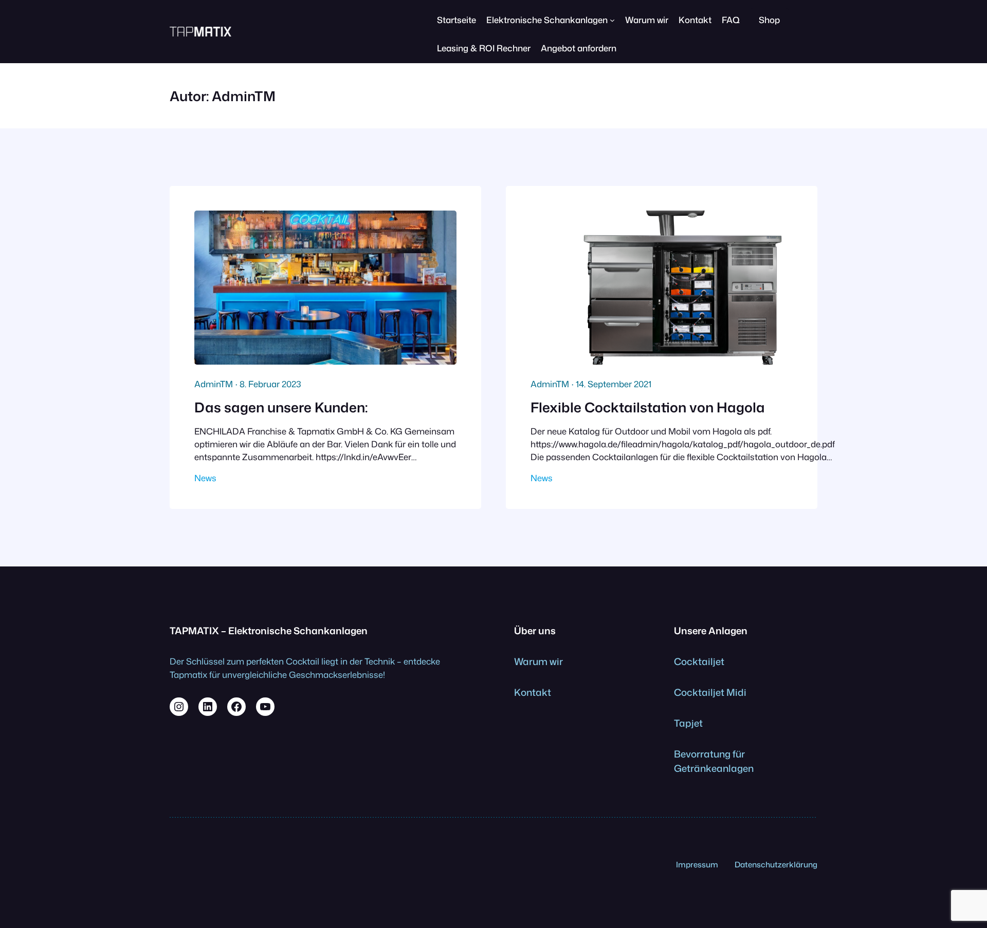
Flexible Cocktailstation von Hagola (648, 407)
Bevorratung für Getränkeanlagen (714, 761)
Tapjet (688, 723)
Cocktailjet (699, 661)
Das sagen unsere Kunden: (281, 407)
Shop (769, 20)
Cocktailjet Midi (710, 692)
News (205, 478)
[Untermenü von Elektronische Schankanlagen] (612, 20)
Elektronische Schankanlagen (547, 20)
